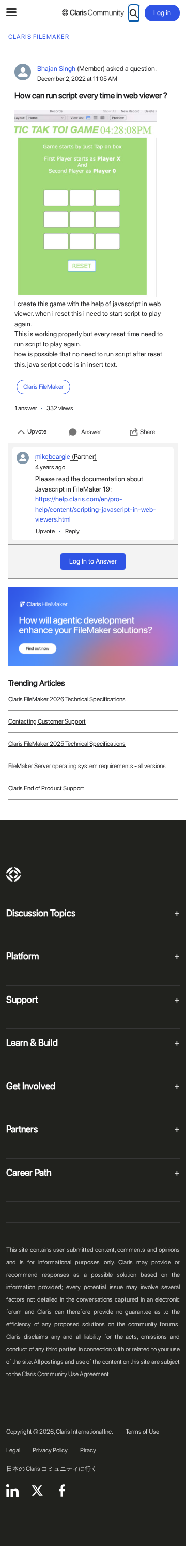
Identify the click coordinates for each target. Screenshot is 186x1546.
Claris (13, 874)
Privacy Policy (50, 1450)
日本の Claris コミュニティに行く (51, 1468)
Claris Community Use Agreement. (66, 1374)
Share (147, 432)
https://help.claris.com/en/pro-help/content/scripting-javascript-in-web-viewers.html (95, 509)
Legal (13, 1450)
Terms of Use (142, 1431)
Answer (91, 432)
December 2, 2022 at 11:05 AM (77, 78)
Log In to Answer (93, 561)
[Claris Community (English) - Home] (93, 13)
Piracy (88, 1450)
